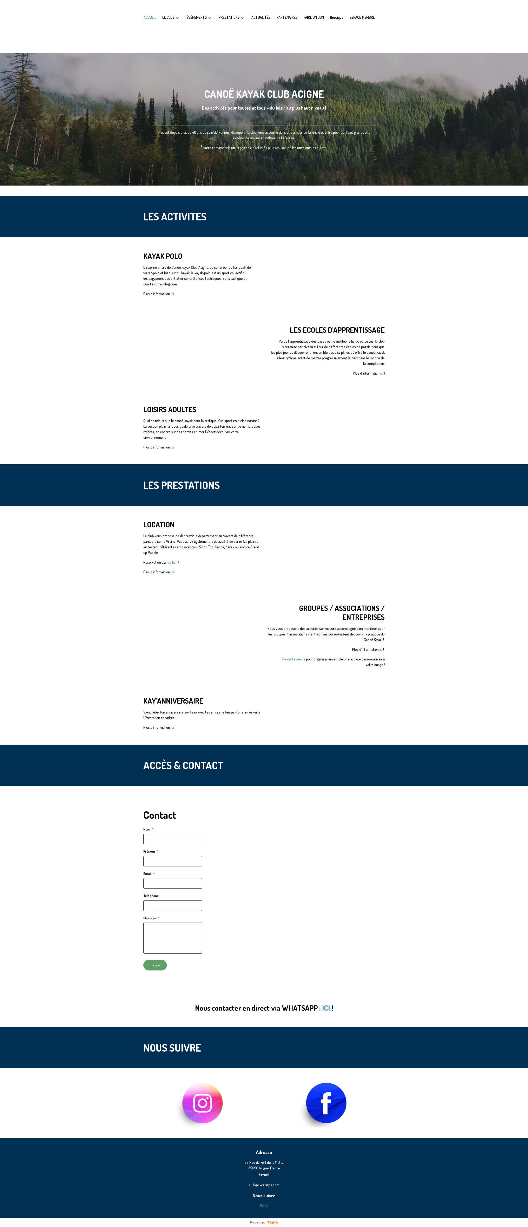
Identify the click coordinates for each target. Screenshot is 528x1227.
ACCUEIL (150, 17)
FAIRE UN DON (314, 17)
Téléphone (151, 895)
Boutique (336, 17)
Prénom (150, 851)
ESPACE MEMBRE (362, 17)
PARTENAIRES (287, 17)
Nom (148, 829)
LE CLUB (168, 17)
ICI (326, 1008)
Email (149, 873)
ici (172, 293)
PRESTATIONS (229, 17)
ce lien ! (173, 562)
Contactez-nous (293, 659)
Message (151, 918)
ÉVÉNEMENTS (196, 17)
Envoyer (155, 965)
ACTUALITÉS (260, 17)
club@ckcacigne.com (264, 1185)
